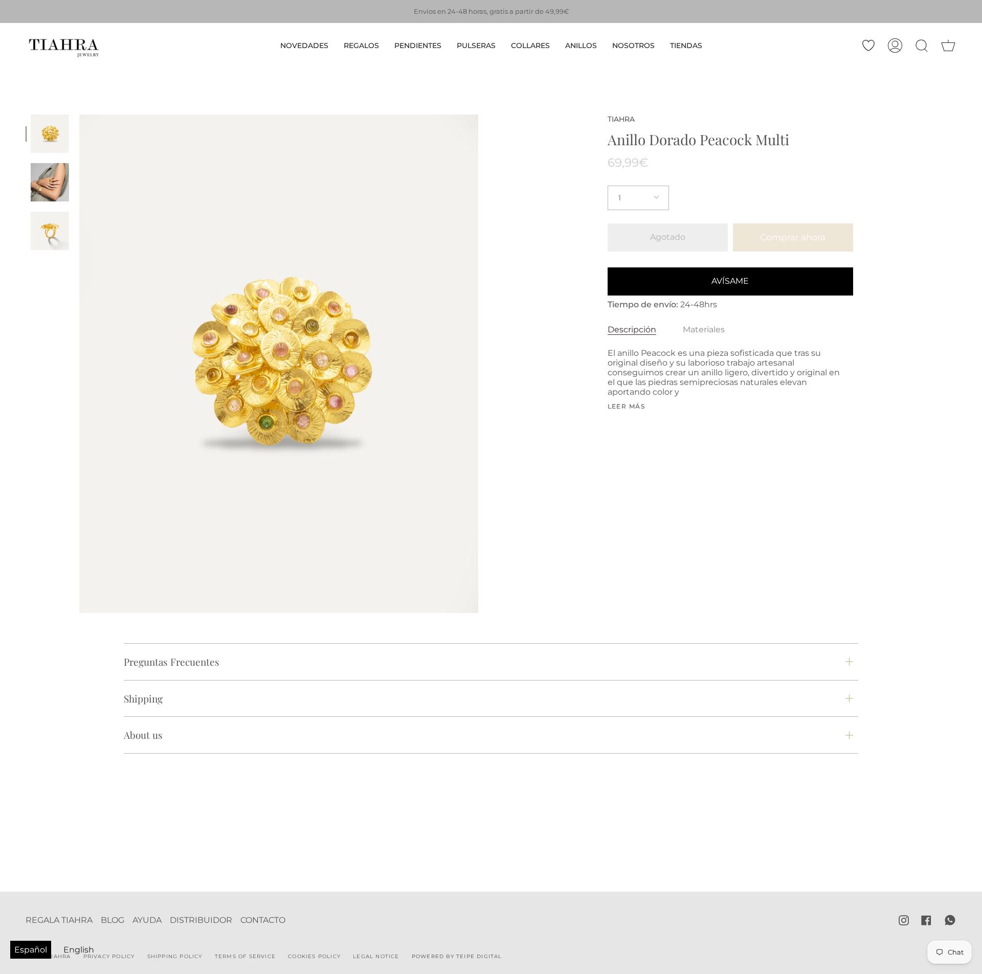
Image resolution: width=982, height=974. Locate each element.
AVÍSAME (730, 281)
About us (143, 734)
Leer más (626, 406)
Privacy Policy (109, 956)
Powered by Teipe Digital (457, 956)
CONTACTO (262, 920)
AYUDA (147, 920)
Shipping (143, 698)
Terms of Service (245, 956)
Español (30, 950)
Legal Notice (376, 956)
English (78, 950)
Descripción (632, 329)
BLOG (112, 920)
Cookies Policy (314, 956)
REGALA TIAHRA (59, 920)
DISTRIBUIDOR (201, 920)
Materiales (704, 329)
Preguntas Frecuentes (171, 661)
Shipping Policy (175, 956)
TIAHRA (621, 119)
